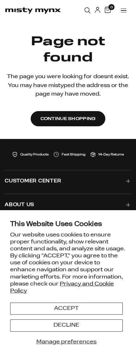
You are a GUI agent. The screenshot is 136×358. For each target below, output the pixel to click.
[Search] (87, 10)
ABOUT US (19, 205)
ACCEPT (66, 308)
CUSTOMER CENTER (33, 181)
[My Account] (97, 10)
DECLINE (66, 325)
